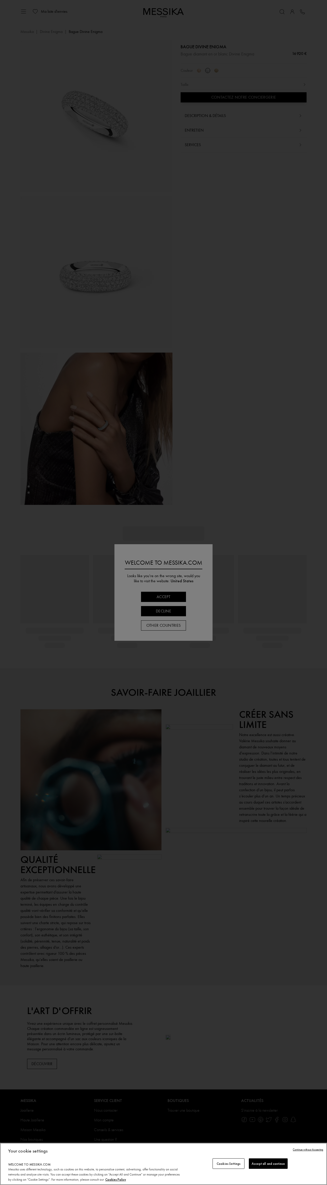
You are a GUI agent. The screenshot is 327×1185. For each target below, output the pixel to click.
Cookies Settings (228, 1163)
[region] (163, 1164)
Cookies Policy (115, 1179)
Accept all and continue (268, 1163)
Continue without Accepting (308, 1149)
